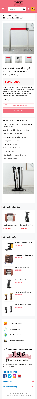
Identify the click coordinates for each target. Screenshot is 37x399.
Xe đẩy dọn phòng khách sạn (13, 225)
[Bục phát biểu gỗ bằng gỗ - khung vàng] (9, 296)
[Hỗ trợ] (29, 9)
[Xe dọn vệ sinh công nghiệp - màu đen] (9, 247)
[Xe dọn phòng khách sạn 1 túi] (9, 259)
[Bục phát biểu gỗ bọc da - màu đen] (27, 217)
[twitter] (10, 376)
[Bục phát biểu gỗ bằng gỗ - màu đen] (9, 309)
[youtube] (20, 376)
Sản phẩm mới (9, 237)
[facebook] (5, 376)
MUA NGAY (18, 111)
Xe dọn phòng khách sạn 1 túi (25, 255)
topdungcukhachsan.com (22, 395)
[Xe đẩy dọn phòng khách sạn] (10, 217)
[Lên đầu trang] (33, 395)
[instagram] (15, 376)
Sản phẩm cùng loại (11, 207)
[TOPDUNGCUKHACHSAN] (18, 355)
